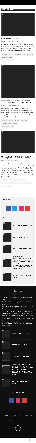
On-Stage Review (7, 57)
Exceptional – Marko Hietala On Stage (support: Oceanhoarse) (16, 157)
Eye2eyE (17, 120)
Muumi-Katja (5, 41)
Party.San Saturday (22, 226)
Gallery (11, 180)
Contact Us (17, 415)
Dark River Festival (7, 54)
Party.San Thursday (22, 248)
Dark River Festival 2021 (12, 38)
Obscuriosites (6, 123)
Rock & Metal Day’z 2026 (9, 318)
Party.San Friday (21, 237)
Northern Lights (28, 54)
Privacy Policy (19, 417)
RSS (20, 291)
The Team (29, 415)
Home (7, 415)
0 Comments (5, 60)
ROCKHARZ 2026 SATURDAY (10, 323)
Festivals (18, 54)
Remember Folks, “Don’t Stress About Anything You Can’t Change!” (17, 101)
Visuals (15, 123)
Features (4, 180)
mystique (4, 105)
